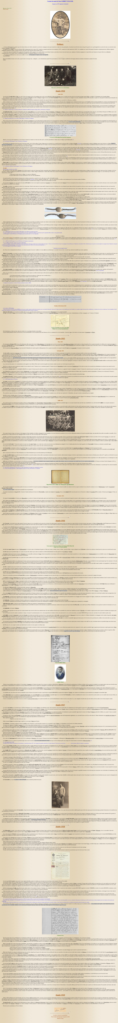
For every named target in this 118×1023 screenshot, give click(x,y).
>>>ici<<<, (68, 743)
